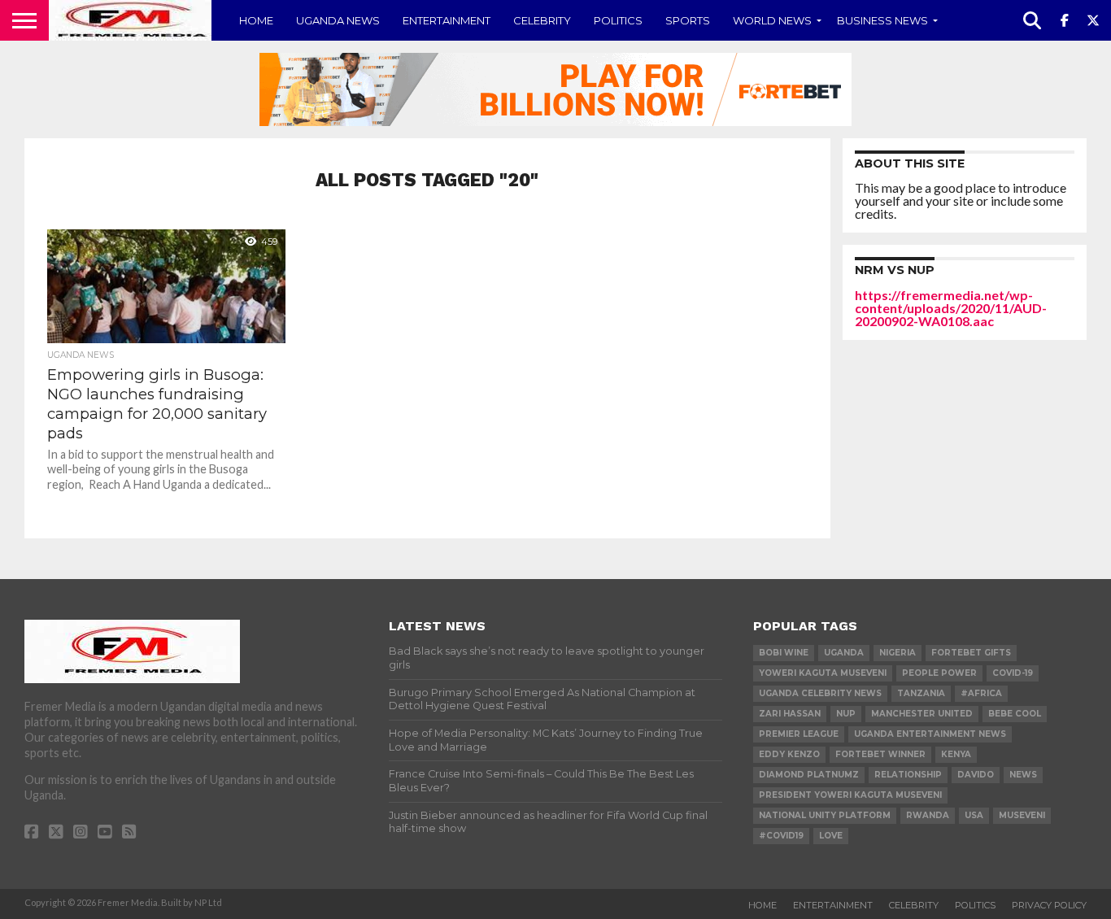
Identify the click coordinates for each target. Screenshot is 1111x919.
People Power (939, 673)
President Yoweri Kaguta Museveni (850, 795)
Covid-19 (1012, 673)
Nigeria (897, 652)
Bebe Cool (1014, 713)
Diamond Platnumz (809, 774)
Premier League (799, 734)
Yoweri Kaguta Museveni (823, 673)
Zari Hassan (790, 713)
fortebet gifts (971, 652)
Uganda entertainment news (930, 734)
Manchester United (922, 713)
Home (256, 20)
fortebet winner (880, 754)
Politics (618, 20)
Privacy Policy (1049, 905)
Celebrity (542, 20)
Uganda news (338, 20)
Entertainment (446, 20)
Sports (687, 20)
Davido (975, 774)
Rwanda (927, 815)
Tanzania (921, 693)
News (1023, 774)
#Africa (981, 693)
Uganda (844, 652)
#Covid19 (781, 835)
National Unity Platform (825, 815)
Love (831, 835)
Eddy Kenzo (789, 754)
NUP (846, 713)
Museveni (1022, 815)
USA (974, 815)
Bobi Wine (783, 652)
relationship (908, 774)
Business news (882, 20)
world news (772, 20)
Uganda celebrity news (820, 693)
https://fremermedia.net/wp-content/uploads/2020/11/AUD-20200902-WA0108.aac (951, 308)
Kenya (956, 754)
